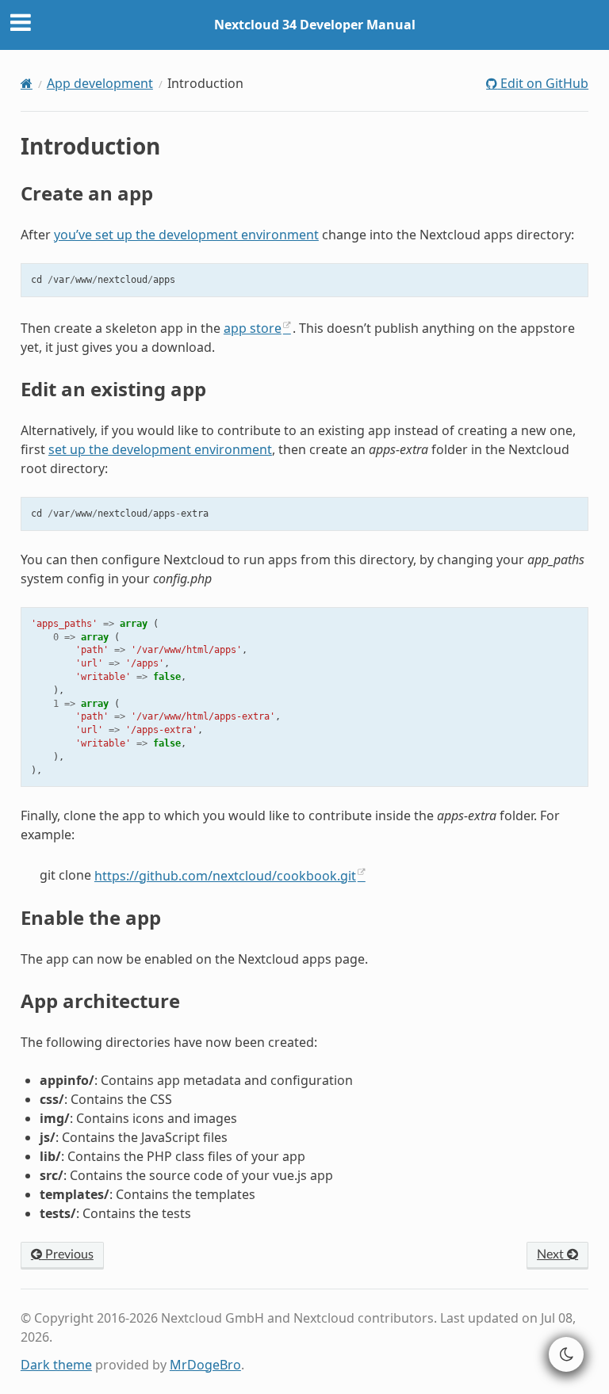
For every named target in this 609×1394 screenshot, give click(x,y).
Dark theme (56, 1364)
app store (253, 328)
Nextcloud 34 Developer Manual (315, 24)
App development (100, 83)
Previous (68, 1254)
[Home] (27, 83)
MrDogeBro (205, 1364)
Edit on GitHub (542, 83)
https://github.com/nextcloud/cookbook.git (225, 875)
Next (552, 1254)
